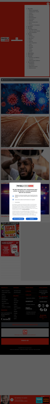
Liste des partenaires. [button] (26, 209)
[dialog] (25, 202)
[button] (25, 202)
